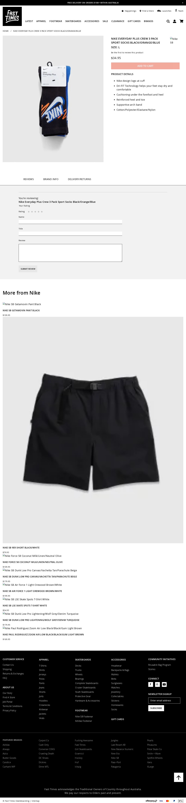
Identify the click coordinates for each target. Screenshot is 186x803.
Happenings (130, 11)
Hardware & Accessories (87, 700)
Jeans (41, 687)
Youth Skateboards (84, 691)
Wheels (79, 674)
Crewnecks (44, 705)
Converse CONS (47, 749)
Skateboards (83, 659)
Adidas (6, 744)
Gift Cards (117, 719)
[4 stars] (38, 211)
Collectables (117, 696)
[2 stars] (32, 211)
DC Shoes (43, 757)
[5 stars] (42, 211)
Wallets (114, 674)
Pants (41, 683)
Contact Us (8, 664)
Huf (77, 762)
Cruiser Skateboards (85, 687)
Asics (5, 753)
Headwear (116, 665)
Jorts (41, 696)
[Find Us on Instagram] (157, 684)
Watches (115, 687)
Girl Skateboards (83, 749)
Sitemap (35, 801)
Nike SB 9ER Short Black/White (21, 547)
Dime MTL (44, 766)
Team (180, 11)
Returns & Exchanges (13, 673)
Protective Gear (83, 696)
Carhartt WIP (9, 766)
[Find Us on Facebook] (150, 684)
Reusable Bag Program (159, 664)
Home (6, 31)
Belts (113, 678)
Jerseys (42, 674)
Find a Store (148, 11)
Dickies (42, 762)
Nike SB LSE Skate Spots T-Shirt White (25, 605)
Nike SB (115, 757)
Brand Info (50, 179)
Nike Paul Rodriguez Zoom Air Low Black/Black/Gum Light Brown (43, 634)
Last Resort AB (118, 744)
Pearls (150, 740)
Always (6, 749)
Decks (78, 665)
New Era (115, 753)
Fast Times (80, 744)
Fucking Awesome (84, 740)
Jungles (114, 740)
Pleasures (152, 744)
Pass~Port (116, 762)
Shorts (42, 691)
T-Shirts (42, 665)
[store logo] (12, 16)
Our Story (7, 693)
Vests (41, 718)
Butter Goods (9, 757)
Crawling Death (46, 753)
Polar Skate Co (154, 749)
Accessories (118, 659)
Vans (149, 762)
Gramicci (79, 753)
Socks (114, 709)
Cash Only (44, 744)
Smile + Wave (154, 753)
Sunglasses (116, 683)
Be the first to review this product (127, 52)
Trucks (78, 670)
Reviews (28, 179)
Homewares (117, 705)
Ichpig (78, 766)
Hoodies (43, 700)
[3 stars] (35, 211)
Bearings (79, 678)
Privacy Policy (9, 710)
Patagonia (116, 766)
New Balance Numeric (122, 749)
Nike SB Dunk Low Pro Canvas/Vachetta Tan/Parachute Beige (40, 576)
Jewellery (115, 691)
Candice (7, 762)
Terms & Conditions (12, 706)
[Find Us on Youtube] (164, 684)
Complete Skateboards (86, 683)
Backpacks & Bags (120, 670)
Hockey (78, 757)
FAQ (5, 677)
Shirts (42, 670)
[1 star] (29, 211)
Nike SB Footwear (84, 716)
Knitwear (43, 709)
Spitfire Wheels (154, 757)
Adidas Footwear (83, 720)
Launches (166, 11)
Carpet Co (44, 740)
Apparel (44, 659)
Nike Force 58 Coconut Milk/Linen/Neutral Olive (33, 562)
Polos (41, 678)
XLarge (150, 766)
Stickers (115, 700)
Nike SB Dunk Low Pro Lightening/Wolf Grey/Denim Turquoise (41, 620)
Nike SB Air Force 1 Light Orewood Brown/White (32, 591)
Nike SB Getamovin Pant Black (21, 310)
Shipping (7, 669)
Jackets (42, 713)
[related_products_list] (93, 304)
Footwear (81, 710)
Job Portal (7, 701)
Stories (151, 669)
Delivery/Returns (79, 179)
